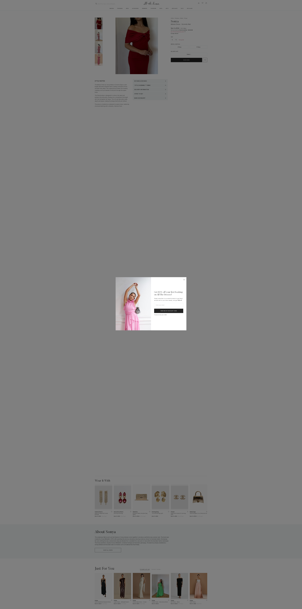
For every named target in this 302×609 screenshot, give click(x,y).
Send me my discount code (169, 310)
